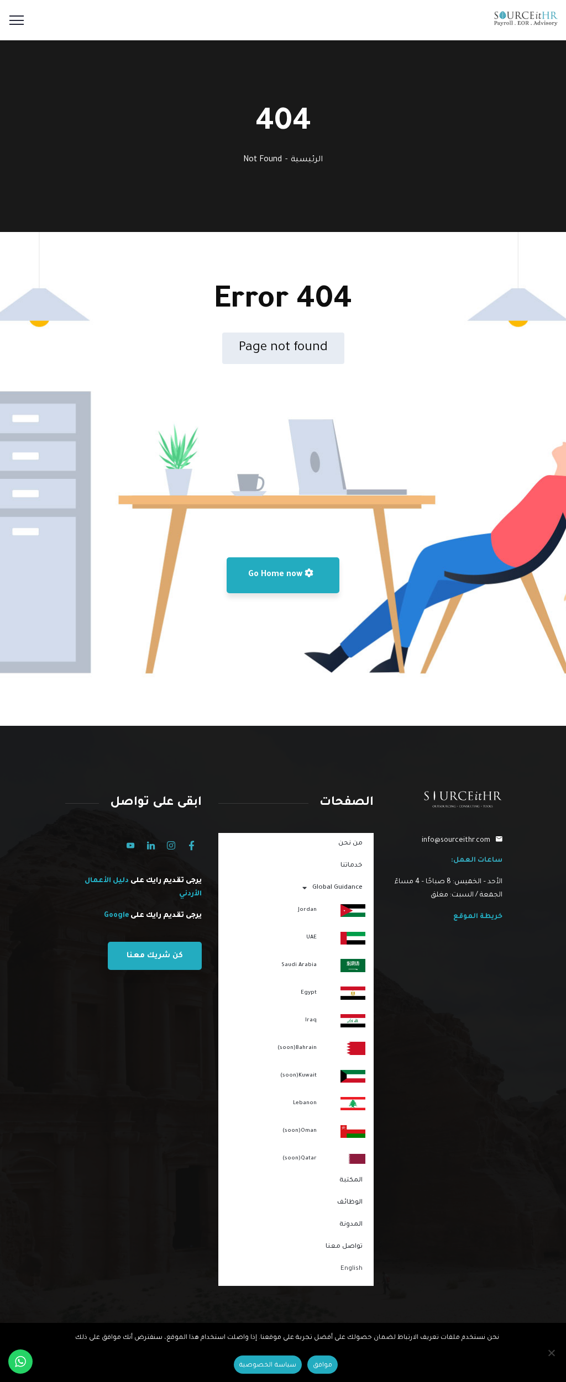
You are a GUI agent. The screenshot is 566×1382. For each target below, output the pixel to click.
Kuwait (298, 1076)
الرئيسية (307, 160)
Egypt (309, 993)
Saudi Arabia (299, 965)
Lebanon (305, 1103)
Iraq (311, 1020)
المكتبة (351, 1180)
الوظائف (350, 1202)
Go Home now (276, 575)
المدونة (351, 1224)
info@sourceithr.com (456, 841)
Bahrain (297, 1048)
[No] (552, 1352)
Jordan (307, 910)
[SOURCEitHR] (526, 23)
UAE (311, 938)
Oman (299, 1131)
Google (116, 916)
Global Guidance (337, 888)
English (351, 1269)
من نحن (350, 843)
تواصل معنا (344, 1247)
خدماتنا (351, 865)
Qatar (299, 1159)
